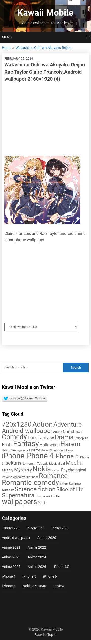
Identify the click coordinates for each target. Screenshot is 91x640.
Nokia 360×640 (34, 586)
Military (7, 470)
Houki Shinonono (53, 450)
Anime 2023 (11, 557)
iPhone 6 (50, 576)
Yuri (41, 502)
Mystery (23, 470)
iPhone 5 (66, 456)
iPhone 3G (61, 567)
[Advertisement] (45, 119)
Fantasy (26, 443)
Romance (53, 476)
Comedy (14, 437)
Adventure (67, 424)
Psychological (73, 470)
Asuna (57, 432)
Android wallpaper (27, 430)
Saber (64, 484)
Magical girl (57, 463)
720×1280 (60, 528)
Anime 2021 (11, 547)
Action (42, 424)
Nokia (42, 469)
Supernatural (19, 495)
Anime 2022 (37, 547)
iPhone (13, 455)
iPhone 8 (8, 586)
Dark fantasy (41, 438)
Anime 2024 (37, 557)
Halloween (50, 444)
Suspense (43, 496)
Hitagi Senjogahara (15, 450)
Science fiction (35, 489)
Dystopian (81, 438)
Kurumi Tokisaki (37, 463)
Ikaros (69, 450)
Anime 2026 (37, 567)
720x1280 (17, 424)
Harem (70, 444)
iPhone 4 (39, 455)
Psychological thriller (16, 477)
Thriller (55, 496)
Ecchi (7, 444)
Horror (34, 450)
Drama (64, 437)
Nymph (56, 470)
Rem (35, 477)
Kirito (22, 463)
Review (58, 586)
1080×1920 (11, 528)
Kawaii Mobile (45, 13)
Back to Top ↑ (46, 635)
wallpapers (19, 501)
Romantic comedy (30, 482)
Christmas (73, 431)
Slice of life (70, 489)
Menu (7, 37)
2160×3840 (36, 528)
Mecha (74, 463)
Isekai (10, 463)
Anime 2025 (11, 567)
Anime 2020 (46, 538)
